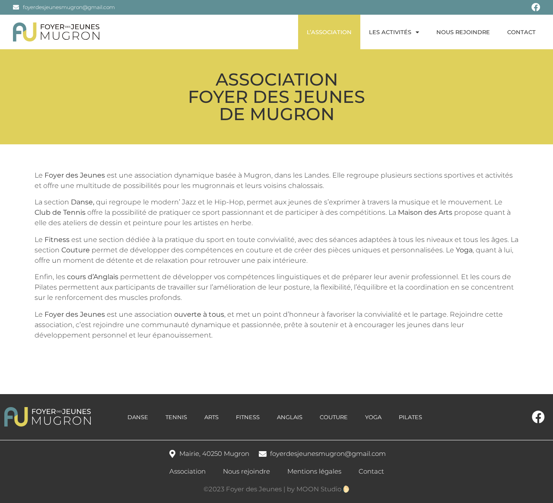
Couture (334, 417)
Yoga (373, 417)
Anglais (289, 417)
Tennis (176, 417)
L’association (329, 32)
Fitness (248, 417)
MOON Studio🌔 (323, 489)
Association (187, 471)
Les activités (390, 32)
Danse (82, 202)
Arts (211, 417)
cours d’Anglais (92, 277)
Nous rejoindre (463, 32)
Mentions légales (314, 471)
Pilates (46, 287)
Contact (521, 32)
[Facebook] (535, 7)
